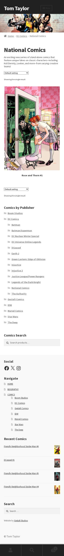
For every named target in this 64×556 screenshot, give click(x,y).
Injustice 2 (17, 270)
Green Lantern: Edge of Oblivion (28, 259)
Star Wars (13, 316)
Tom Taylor (16, 8)
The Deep (13, 322)
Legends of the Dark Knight (26, 282)
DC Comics (21, 36)
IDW (10, 305)
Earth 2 (15, 253)
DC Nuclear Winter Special (25, 236)
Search (32, 550)
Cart (49, 547)
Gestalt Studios (21, 520)
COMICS (11, 394)
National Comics (20, 287)
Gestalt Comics (16, 299)
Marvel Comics (15, 310)
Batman (16, 224)
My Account (10, 550)
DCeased (16, 247)
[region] (32, 23)
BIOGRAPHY (13, 389)
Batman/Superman (22, 230)
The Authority (19, 293)
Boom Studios (15, 213)
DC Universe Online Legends (26, 241)
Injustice (16, 264)
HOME (10, 383)
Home (11, 36)
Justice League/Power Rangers (28, 276)
